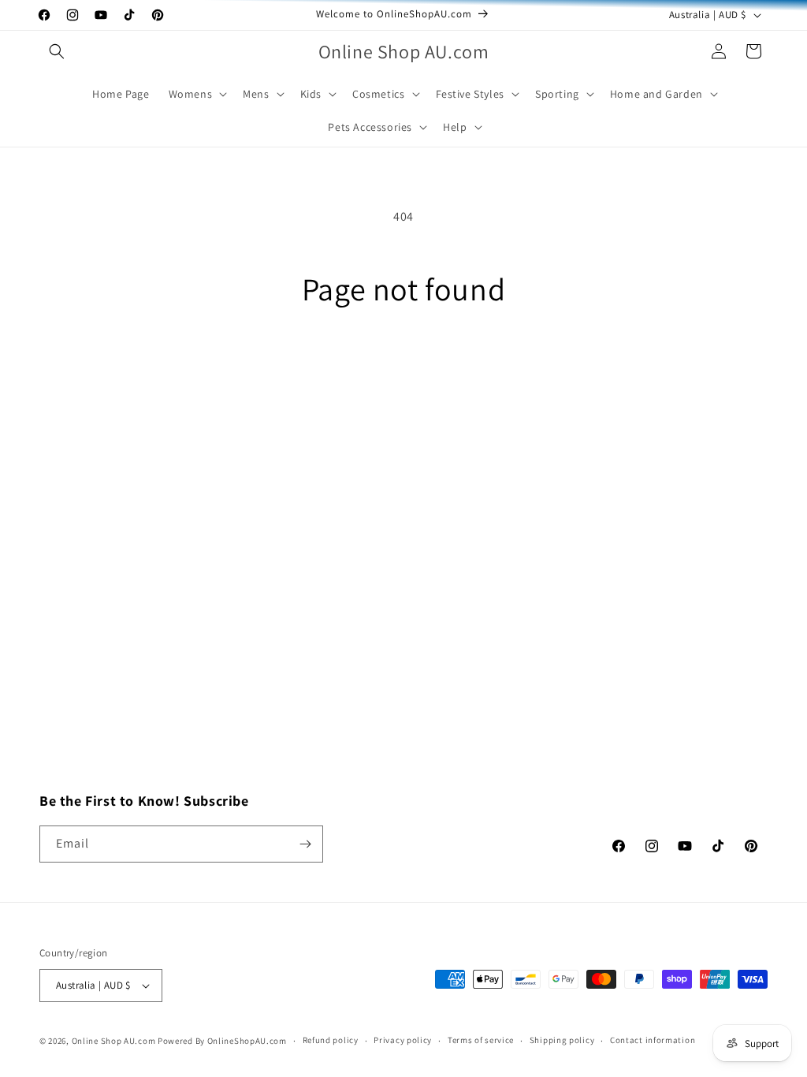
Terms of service (481, 1039)
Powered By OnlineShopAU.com (222, 1040)
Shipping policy (562, 1039)
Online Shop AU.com (114, 1040)
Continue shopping (404, 369)
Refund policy (331, 1039)
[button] (56, 51)
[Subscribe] (305, 844)
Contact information (652, 1039)
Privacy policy (403, 1039)
